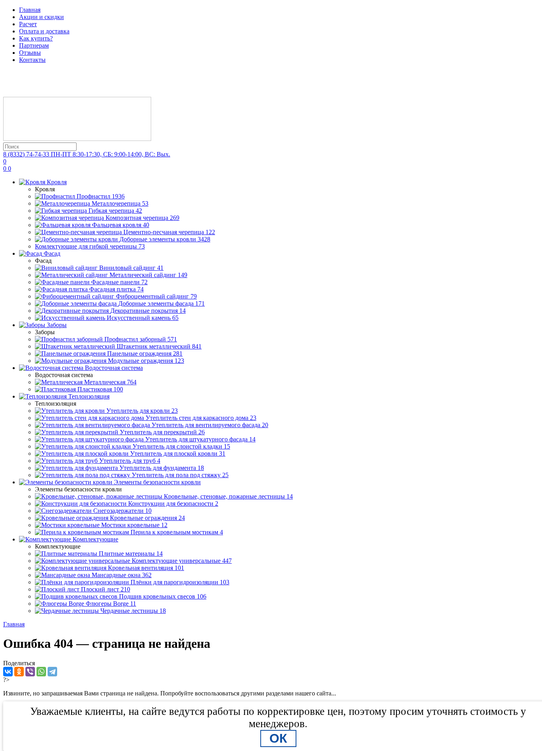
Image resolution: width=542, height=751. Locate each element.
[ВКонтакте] (8, 671)
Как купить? (36, 38)
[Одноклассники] (19, 671)
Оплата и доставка (44, 31)
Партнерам (34, 45)
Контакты (32, 59)
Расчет (28, 24)
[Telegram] (52, 671)
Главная (29, 9)
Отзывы (30, 52)
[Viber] (30, 671)
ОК (278, 738)
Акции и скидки (41, 16)
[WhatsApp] (41, 671)
